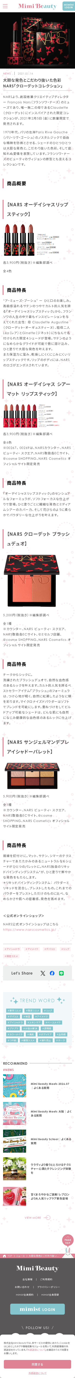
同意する (37, 1364)
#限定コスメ (11, 956)
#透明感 (46, 1028)
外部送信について (36, 1349)
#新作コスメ (14, 1010)
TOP (10, 1255)
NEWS (7, 73)
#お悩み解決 (30, 1028)
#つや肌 (12, 1040)
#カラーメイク (15, 1034)
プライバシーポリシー (48, 1287)
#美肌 (30, 1034)
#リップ (65, 949)
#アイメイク (32, 949)
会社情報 (27, 1279)
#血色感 (61, 1034)
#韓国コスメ (28, 1040)
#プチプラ (13, 1028)
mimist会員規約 (25, 1294)
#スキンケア (34, 1022)
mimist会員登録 (50, 1294)
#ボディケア (45, 1034)
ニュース (20, 1255)
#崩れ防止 (45, 1040)
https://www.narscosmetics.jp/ (29, 930)
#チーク (60, 1040)
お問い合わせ (22, 1287)
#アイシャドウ (12, 949)
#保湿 (26, 1016)
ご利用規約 (46, 1279)
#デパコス (49, 949)
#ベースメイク (53, 1022)
